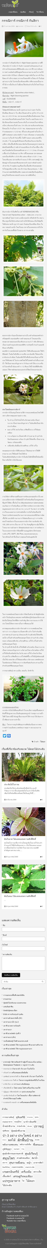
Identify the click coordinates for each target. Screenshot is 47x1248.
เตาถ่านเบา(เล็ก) (9, 1037)
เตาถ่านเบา (7, 1029)
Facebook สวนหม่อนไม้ (15, 1218)
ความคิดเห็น (7, 954)
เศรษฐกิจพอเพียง (23, 1176)
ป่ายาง (4, 1140)
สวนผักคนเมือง (23, 1157)
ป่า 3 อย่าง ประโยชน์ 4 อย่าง (22, 1135)
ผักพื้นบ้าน (25, 1140)
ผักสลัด (37, 1140)
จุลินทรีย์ (20, 1117)
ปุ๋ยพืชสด (6, 1130)
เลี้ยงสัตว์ (7, 1176)
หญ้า (29, 1162)
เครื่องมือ (26, 1171)
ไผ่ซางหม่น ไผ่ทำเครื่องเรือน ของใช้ (27, 1088)
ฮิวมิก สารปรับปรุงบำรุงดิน (13, 1014)
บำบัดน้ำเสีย (21, 1126)
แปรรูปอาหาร (11, 1181)
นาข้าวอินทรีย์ (30, 1121)
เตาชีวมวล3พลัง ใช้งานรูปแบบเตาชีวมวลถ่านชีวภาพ (23, 1045)
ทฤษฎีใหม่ (17, 1122)
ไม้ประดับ (7, 1185)
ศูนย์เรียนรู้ (31, 1153)
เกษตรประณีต (29, 1167)
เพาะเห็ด (37, 1171)
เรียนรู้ (31, 12)
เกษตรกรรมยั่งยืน (17, 1167)
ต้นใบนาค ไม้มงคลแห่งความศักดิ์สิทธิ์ (20, 839)
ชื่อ (3, 925)
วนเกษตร (16, 1149)
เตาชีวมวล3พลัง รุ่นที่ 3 (11, 1033)
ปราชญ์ (39, 1126)
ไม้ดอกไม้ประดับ (32, 26)
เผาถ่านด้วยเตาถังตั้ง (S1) (12, 1018)
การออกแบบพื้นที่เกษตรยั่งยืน (13, 995)
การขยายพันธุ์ (8, 1117)
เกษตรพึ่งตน (13, 12)
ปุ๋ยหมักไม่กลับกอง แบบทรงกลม (14, 1003)
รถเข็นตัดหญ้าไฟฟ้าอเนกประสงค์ (15, 1041)
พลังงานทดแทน (10, 1144)
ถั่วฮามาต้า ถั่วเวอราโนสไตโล (23, 1068)
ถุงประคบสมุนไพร (28, 1091)
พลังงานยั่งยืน (25, 1144)
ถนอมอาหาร (7, 1121)
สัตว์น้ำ (35, 1157)
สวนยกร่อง (7, 999)
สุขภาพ (5, 1162)
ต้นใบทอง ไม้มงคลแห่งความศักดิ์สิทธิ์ (20, 896)
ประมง (29, 1126)
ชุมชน (36, 1117)
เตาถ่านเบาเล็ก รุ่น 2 (11, 1022)
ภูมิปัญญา (7, 1148)
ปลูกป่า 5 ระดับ (28, 1065)
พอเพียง (23, 12)
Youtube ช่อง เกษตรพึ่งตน (16, 1220)
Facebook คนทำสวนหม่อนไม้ (18, 1215)
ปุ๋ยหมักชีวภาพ (18, 1130)
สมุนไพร (9, 1158)
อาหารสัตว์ (38, 1162)
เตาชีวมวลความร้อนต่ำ (12, 1025)
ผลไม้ (12, 1140)
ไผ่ (23, 1180)
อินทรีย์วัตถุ (6, 1167)
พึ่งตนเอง (38, 1144)
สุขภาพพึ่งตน (17, 1162)
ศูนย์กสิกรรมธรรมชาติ (13, 1153)
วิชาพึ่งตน (40, 12)
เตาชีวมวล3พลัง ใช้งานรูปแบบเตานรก (17, 1048)
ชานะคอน (30, 1117)
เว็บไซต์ (5, 944)
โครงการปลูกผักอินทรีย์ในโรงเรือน (31, 1080)
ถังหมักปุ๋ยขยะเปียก (10, 1010)
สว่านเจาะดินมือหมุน (22, 1084)
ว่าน (22, 1149)
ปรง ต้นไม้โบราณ (11, 784)
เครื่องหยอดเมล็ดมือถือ (19, 1072)
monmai (20, 26)
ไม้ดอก (42, 741)
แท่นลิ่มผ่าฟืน (8, 1006)
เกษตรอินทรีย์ (11, 1172)
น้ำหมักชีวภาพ (9, 1126)
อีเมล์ (4, 935)
